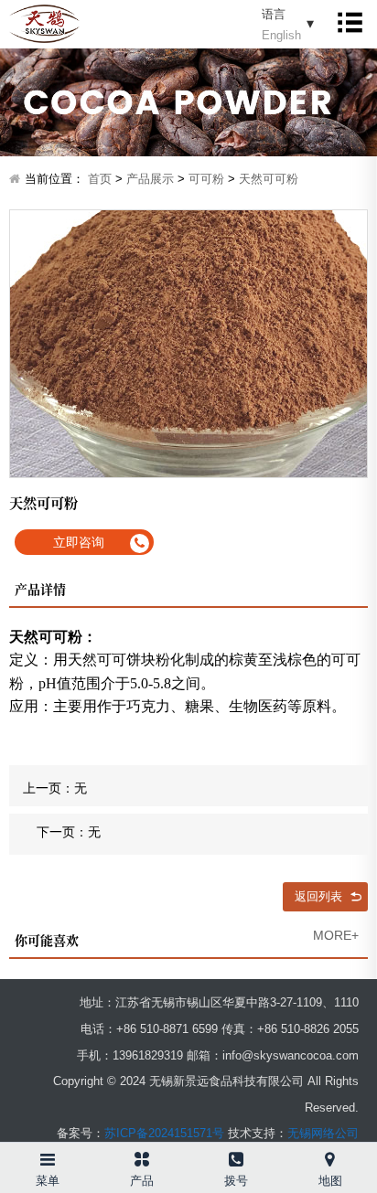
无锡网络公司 (323, 1133)
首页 (100, 179)
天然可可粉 (268, 179)
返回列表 (318, 896)
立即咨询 (78, 542)
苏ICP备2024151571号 (164, 1133)
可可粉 (206, 179)
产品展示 (150, 179)
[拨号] (235, 1156)
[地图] (330, 1156)
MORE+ (336, 935)
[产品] (141, 1156)
